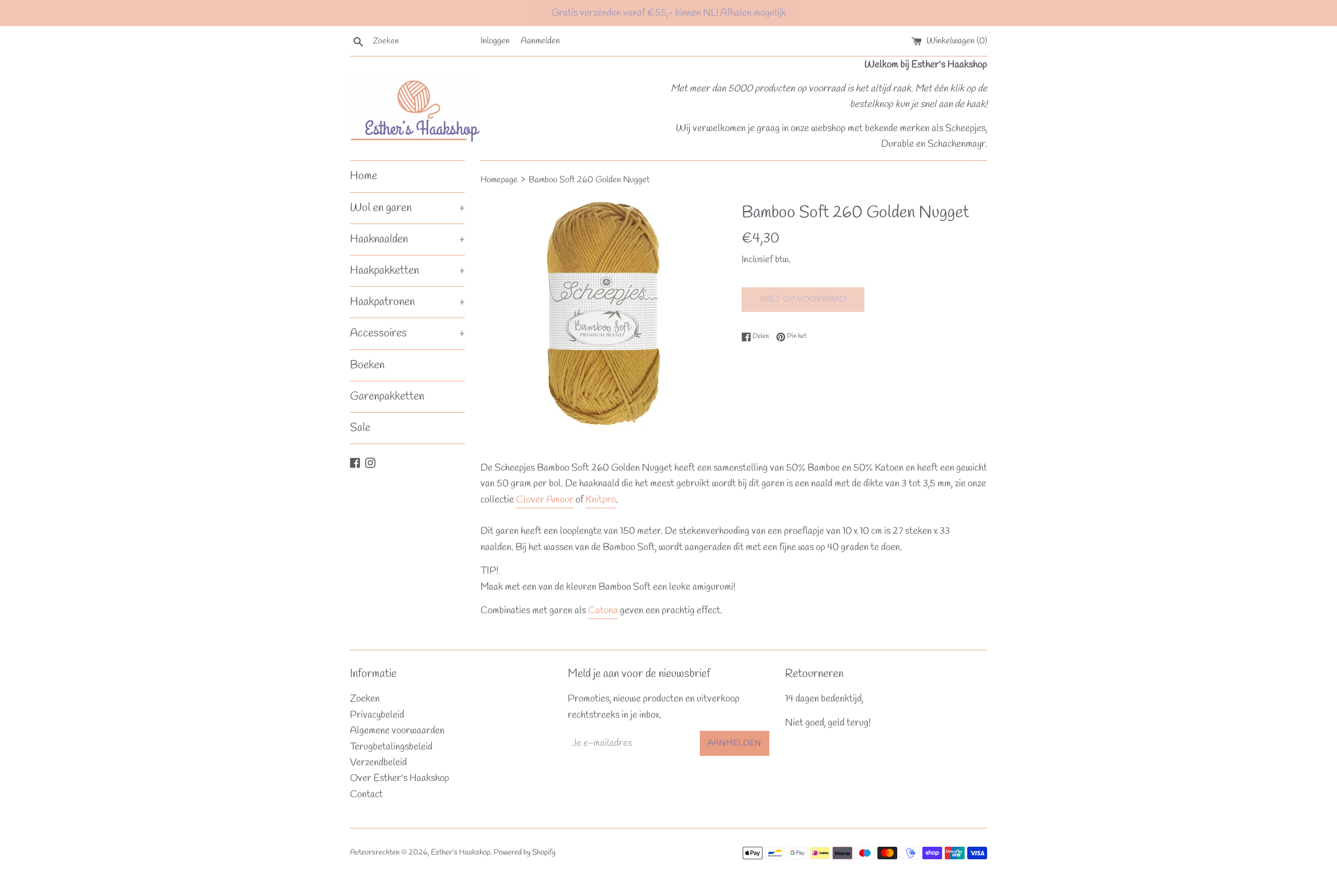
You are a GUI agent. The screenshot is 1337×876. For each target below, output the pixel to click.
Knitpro (600, 500)
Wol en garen (407, 208)
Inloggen (495, 41)
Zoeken (365, 699)
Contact (366, 794)
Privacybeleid (377, 715)
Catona (603, 610)
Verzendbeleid (378, 762)
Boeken (367, 365)
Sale (360, 428)
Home (363, 176)
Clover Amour (544, 500)
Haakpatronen (407, 302)
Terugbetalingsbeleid (391, 747)
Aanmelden (540, 41)
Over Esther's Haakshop (399, 778)
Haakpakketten (407, 270)
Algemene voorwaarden (397, 731)
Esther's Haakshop (460, 852)
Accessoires (407, 333)
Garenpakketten (387, 396)
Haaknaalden (407, 239)
